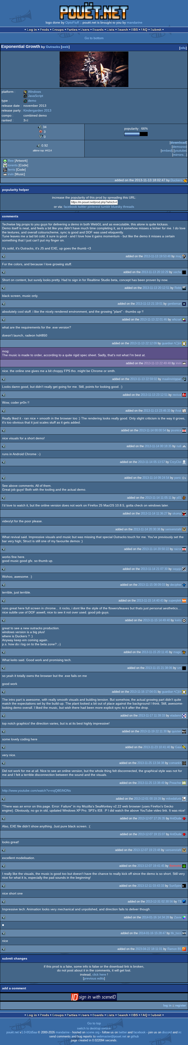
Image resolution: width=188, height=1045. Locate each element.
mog (178, 256)
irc (180, 1032)
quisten (176, 731)
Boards (98, 29)
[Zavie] (184, 917)
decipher (175, 584)
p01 (179, 497)
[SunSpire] (184, 885)
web (65, 47)
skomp (176, 513)
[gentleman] (184, 303)
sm (179, 668)
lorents (13, 165)
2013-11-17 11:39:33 (151, 715)
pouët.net (12, 1032)
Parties (72, 29)
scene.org (92, 1032)
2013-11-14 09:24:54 (155, 477)
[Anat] (184, 410)
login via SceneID (101, 998)
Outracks (53, 47)
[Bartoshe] (184, 865)
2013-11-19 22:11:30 (153, 731)
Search (122, 29)
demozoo (179, 146)
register (180, 1005)
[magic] (184, 652)
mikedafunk (173, 798)
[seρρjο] (184, 569)
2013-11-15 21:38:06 (158, 668)
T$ (179, 901)
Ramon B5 (174, 949)
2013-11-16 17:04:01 (143, 691)
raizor (177, 549)
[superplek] (184, 600)
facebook (70, 206)
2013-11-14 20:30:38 (146, 529)
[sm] (184, 668)
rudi (179, 446)
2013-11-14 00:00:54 (152, 430)
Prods (44, 29)
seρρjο (177, 569)
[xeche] (184, 272)
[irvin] (5, 174)
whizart (176, 319)
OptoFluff (72, 22)
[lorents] (5, 165)
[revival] (184, 395)
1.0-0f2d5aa (29, 1032)
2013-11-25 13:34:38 (150, 763)
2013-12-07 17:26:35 (151, 818)
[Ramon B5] (184, 949)
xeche (177, 272)
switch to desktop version (94, 1028)
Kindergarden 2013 (37, 110)
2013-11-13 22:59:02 (143, 379)
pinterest (94, 206)
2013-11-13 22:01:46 (153, 319)
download (178, 142)
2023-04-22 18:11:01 (148, 949)
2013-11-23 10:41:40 (156, 747)
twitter (82, 206)
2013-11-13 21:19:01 (149, 303)
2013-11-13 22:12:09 (143, 343)
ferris (11, 169)
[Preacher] (184, 783)
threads (128, 206)
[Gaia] (184, 747)
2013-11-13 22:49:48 (157, 363)
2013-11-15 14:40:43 (150, 600)
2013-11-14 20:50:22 (155, 549)
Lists (110, 29)
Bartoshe (175, 865)
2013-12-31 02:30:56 (159, 901)
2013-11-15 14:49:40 (156, 620)
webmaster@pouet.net (111, 1036)
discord (167, 1032)
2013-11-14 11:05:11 (158, 497)
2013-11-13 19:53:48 (157, 256)
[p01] (184, 497)
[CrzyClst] (184, 462)
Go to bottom (94, 38)
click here (99, 974)
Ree (11, 160)
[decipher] (184, 584)
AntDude (175, 818)
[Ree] (5, 160)
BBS (134, 29)
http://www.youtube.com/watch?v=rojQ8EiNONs (36, 790)
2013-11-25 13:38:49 (151, 783)
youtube (180, 150)
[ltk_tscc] (184, 933)
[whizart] (184, 319)
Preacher (175, 783)
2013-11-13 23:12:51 (154, 395)
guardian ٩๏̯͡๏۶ (171, 343)
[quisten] (184, 731)
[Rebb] (184, 288)
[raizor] (184, 549)
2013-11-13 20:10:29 (154, 272)
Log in (32, 29)
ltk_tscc (176, 933)
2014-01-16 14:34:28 (155, 917)
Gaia (178, 747)
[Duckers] (185, 180)
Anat (178, 410)
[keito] (184, 620)
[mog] (184, 256)
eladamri (175, 715)
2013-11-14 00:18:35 (158, 446)
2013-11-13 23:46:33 (157, 410)
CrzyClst (175, 462)
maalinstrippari (171, 379)
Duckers (176, 180)
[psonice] (184, 430)
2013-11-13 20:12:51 (156, 288)
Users (84, 29)
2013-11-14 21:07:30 (154, 569)
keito (178, 620)
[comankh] (184, 763)
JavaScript (33, 96)
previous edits (94, 978)
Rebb (177, 288)
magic (177, 652)
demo (29, 100)
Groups (58, 29)
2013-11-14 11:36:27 (154, 513)
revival (177, 395)
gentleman (174, 303)
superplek (175, 600)
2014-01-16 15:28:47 (152, 933)
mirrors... (179, 154)
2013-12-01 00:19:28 (147, 798)
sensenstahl (173, 529)
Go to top (94, 1023)
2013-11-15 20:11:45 (155, 652)
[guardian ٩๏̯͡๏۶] (184, 343)
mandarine (134, 22)
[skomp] (184, 513)
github (135, 1036)
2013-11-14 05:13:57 (151, 462)
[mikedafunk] (184, 798)
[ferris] (5, 169)
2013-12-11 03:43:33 (150, 885)
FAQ (144, 29)
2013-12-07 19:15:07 (151, 834)
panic (177, 477)
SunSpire (175, 885)
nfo (183, 48)
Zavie (177, 917)
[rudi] (184, 446)
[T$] (184, 901)
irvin (11, 174)
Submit (155, 29)
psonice (176, 430)
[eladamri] (184, 715)
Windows (32, 91)
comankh (175, 763)
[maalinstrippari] (184, 379)
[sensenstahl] (184, 529)
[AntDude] (184, 818)
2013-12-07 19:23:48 (146, 850)
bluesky (116, 206)
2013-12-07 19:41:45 (150, 865)
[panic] (184, 477)
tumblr (105, 206)
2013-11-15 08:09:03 (151, 584)
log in (167, 1005)
